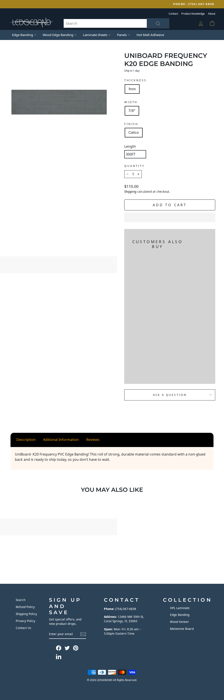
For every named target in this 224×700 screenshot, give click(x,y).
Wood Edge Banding (58, 35)
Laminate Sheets (95, 35)
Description (26, 439)
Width (130, 102)
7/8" (131, 110)
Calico (133, 132)
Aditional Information (61, 439)
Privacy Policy (25, 621)
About (211, 14)
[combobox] (116, 23)
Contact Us (23, 628)
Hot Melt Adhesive (150, 35)
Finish (131, 124)
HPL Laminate (180, 608)
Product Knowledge (193, 14)
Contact (173, 14)
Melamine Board (182, 629)
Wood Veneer (179, 622)
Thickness (135, 80)
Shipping (130, 191)
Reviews (93, 439)
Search (20, 600)
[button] (169, 217)
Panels (122, 35)
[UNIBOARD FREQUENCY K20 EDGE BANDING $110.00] (135, 315)
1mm (132, 89)
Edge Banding (22, 35)
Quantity (134, 166)
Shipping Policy (26, 614)
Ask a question (170, 395)
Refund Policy (25, 607)
